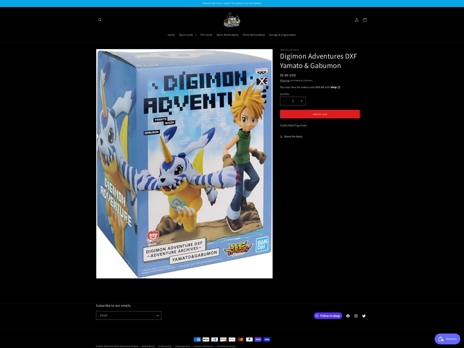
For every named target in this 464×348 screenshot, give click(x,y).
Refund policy (148, 346)
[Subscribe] (157, 315)
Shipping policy (182, 346)
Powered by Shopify (129, 346)
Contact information (203, 346)
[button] (100, 20)
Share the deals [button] (293, 136)
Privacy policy (165, 346)
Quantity (284, 93)
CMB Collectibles (111, 346)
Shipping (284, 80)
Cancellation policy (226, 346)
